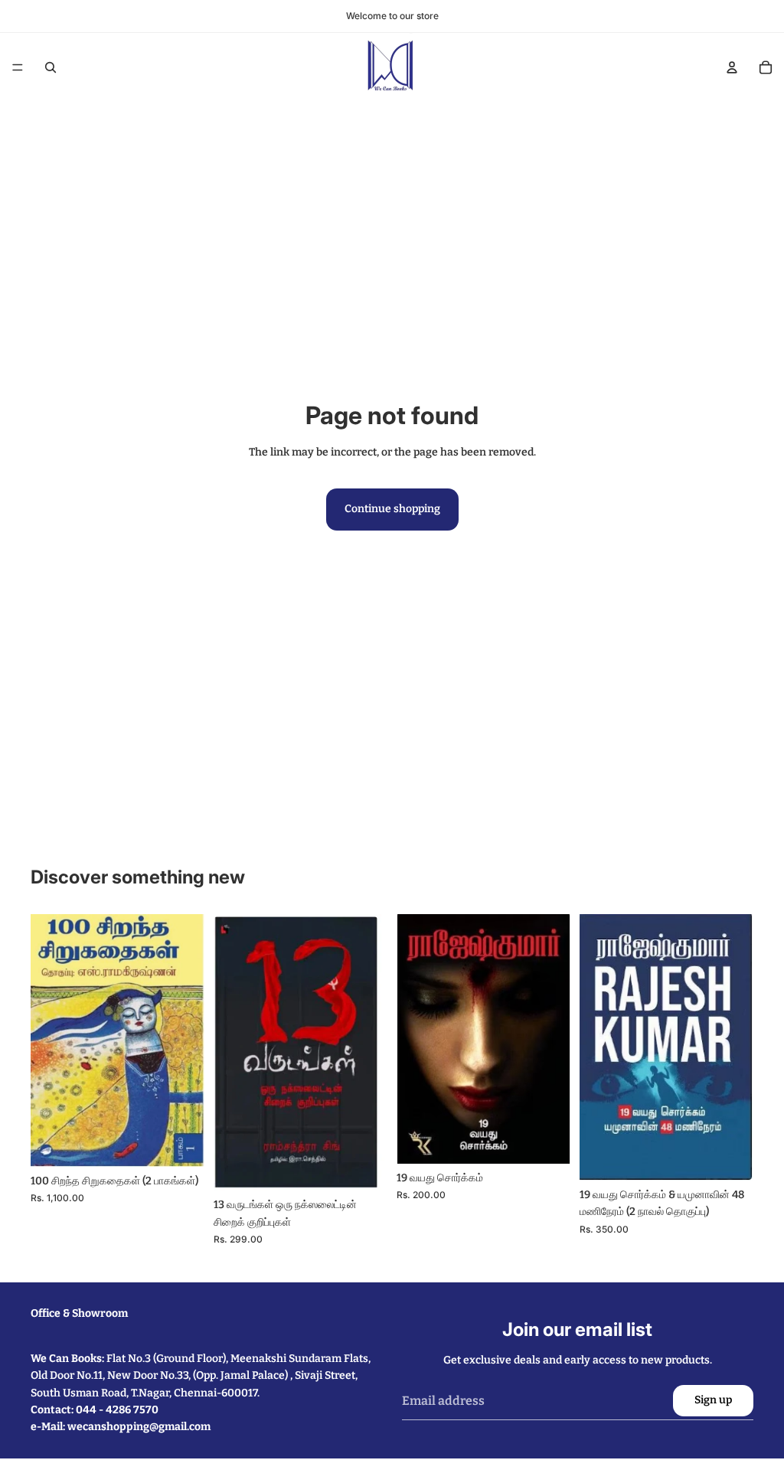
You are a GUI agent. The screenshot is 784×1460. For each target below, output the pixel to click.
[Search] (50, 67)
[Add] (180, 1143)
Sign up (713, 1399)
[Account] (732, 67)
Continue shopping (392, 508)
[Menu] (17, 67)
